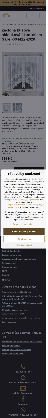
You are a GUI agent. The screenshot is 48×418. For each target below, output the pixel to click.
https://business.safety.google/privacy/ (23, 200)
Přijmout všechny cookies (24, 231)
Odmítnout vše (24, 239)
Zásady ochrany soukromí (24, 224)
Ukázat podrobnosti (24, 245)
